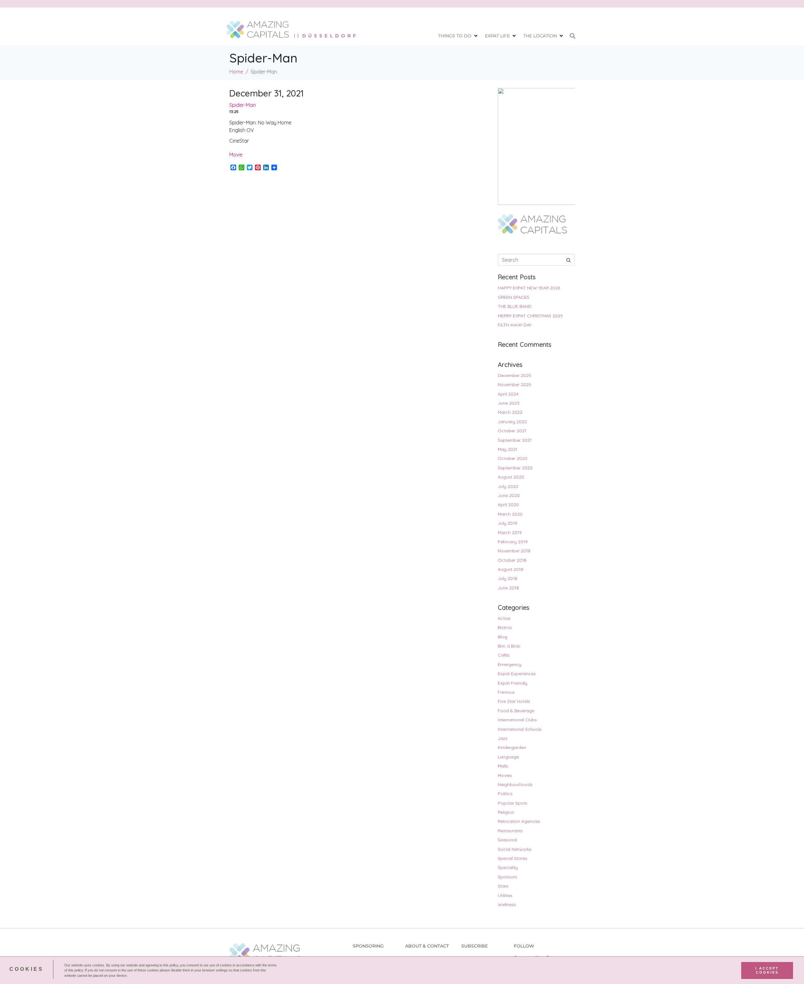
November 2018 (514, 551)
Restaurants (510, 831)
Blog (502, 637)
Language (508, 757)
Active (504, 618)
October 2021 (512, 431)
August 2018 (510, 569)
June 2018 (508, 588)
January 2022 (512, 421)
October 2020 (512, 458)
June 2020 (509, 495)
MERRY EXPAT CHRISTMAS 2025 (530, 316)
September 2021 (515, 440)
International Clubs (517, 720)
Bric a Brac (509, 646)
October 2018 (512, 560)
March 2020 (510, 514)
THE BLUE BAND (514, 306)
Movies (505, 775)
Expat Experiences (517, 673)
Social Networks (514, 849)
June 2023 (508, 403)
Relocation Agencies (519, 821)
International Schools (519, 729)
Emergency (509, 664)
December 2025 (514, 375)
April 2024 (508, 394)
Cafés (504, 655)
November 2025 (514, 384)
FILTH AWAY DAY (514, 325)
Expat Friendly (512, 683)
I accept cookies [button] (767, 970)
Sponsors (507, 877)
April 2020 (508, 504)
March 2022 (510, 412)
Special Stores (512, 858)
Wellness (507, 904)
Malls (503, 766)
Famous (506, 692)
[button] (458, 36)
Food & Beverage (516, 710)
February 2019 (513, 541)
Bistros (505, 627)
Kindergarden (512, 747)
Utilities (505, 895)
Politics (505, 793)
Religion (506, 812)
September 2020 (515, 468)
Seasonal (507, 840)
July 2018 (507, 578)
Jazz (503, 738)
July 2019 (507, 523)
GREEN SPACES (513, 297)
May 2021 (508, 449)
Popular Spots (512, 803)
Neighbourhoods (515, 784)
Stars (503, 886)
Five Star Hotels (514, 701)
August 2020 (511, 477)
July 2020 (508, 486)
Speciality (508, 867)
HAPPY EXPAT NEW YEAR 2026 (529, 288)
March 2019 (510, 532)
